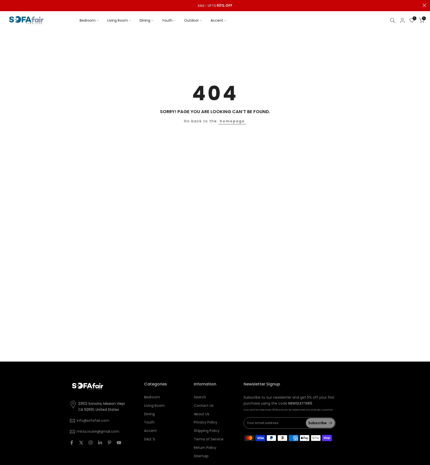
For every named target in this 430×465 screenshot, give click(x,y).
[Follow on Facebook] (71, 443)
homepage (232, 121)
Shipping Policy (206, 430)
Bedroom (88, 20)
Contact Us (204, 405)
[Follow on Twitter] (81, 443)
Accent (217, 20)
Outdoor (191, 20)
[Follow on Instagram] (90, 443)
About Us (201, 414)
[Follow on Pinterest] (109, 443)
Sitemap (201, 456)
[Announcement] (215, 6)
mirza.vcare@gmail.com (98, 431)
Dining (145, 20)
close (5, 5)
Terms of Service (208, 439)
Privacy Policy (205, 422)
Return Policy (205, 447)
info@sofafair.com (93, 420)
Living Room (117, 20)
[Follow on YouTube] (119, 443)
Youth (167, 20)
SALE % (149, 439)
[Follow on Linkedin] (100, 443)
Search (200, 397)
